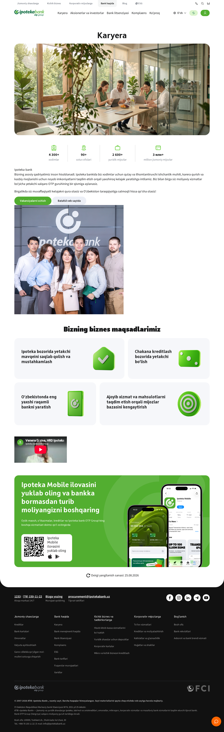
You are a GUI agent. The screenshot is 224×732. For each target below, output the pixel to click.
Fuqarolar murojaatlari (66, 665)
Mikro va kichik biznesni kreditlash (112, 653)
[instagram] (178, 597)
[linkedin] (187, 597)
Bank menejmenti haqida (67, 631)
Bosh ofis (178, 624)
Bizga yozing (54, 596)
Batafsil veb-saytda (69, 201)
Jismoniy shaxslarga (28, 3)
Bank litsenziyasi (118, 13)
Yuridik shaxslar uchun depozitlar (111, 639)
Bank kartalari (21, 631)
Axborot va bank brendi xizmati (190, 638)
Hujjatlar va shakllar (144, 645)
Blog (124, 3)
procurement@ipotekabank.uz (89, 596)
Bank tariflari (61, 659)
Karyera (63, 13)
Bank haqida (107, 3)
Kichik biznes (54, 3)
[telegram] (197, 597)
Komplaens (139, 13)
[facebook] (169, 597)
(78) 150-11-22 (32, 596)
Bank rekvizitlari (182, 631)
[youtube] (206, 597)
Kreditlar (18, 624)
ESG (140, 3)
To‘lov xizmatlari (142, 624)
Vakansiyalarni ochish (33, 201)
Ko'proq (154, 13)
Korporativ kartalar (104, 646)
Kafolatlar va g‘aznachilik (147, 638)
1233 (17, 596)
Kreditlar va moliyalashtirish (148, 631)
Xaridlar (58, 672)
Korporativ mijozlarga (80, 3)
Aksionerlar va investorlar (87, 13)
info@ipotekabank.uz (54, 724)
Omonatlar (20, 638)
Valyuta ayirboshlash (25, 645)
